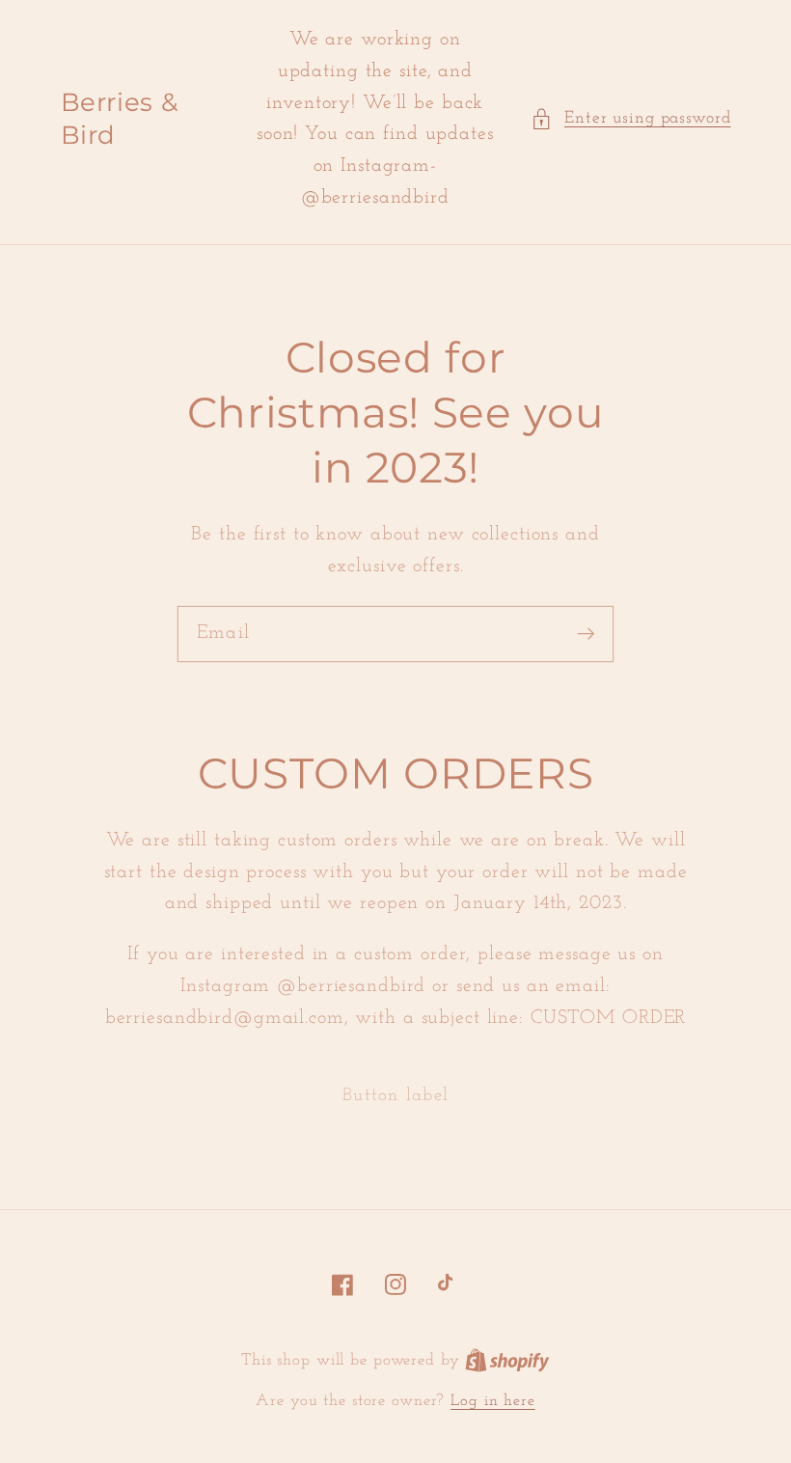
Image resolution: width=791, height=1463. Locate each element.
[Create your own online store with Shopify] (507, 1360)
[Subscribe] (586, 633)
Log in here (492, 1401)
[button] (631, 119)
